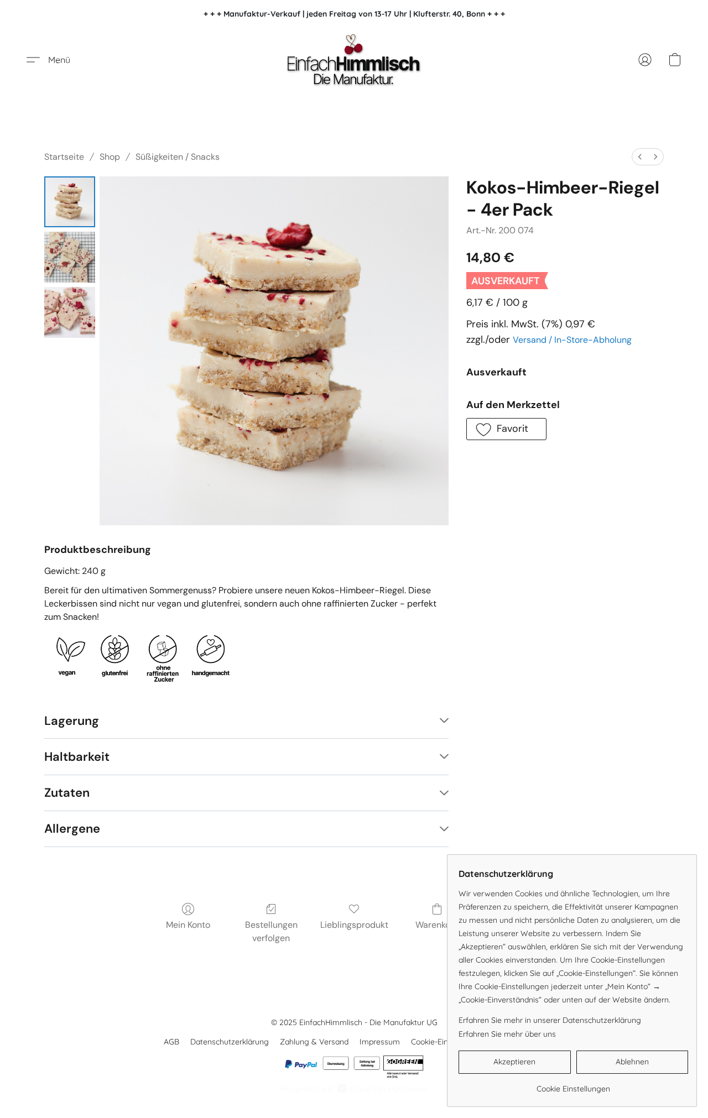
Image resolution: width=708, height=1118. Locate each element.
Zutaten (67, 793)
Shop (110, 157)
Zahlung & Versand (314, 1042)
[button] (354, 59)
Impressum (380, 1042)
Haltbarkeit (77, 757)
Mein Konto (188, 925)
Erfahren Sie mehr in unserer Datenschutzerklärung (550, 1020)
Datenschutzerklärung (229, 1042)
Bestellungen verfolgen (271, 931)
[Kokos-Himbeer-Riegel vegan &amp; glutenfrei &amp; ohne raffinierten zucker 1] (69, 257)
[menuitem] (640, 157)
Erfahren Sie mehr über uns (507, 1034)
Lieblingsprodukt (354, 925)
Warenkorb (437, 925)
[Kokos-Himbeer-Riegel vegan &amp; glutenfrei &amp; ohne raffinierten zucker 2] (69, 312)
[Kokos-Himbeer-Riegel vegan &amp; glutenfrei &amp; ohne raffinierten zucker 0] (69, 201)
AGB (171, 1042)
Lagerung (71, 721)
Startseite (64, 157)
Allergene (72, 829)
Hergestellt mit (354, 1089)
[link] (573, 1084)
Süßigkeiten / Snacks (178, 157)
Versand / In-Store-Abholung (572, 340)
